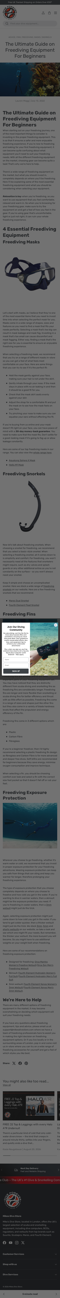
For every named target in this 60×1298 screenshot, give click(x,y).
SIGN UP (16, 671)
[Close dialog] (55, 625)
